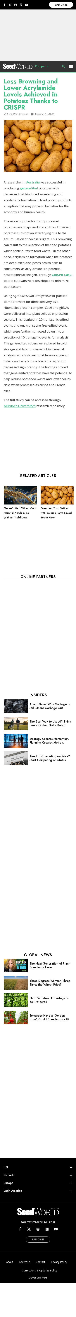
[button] (71, 66)
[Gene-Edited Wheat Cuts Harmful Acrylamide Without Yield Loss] (20, 504)
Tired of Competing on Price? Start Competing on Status (50, 758)
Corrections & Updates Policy (39, 1270)
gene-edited (29, 188)
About (9, 1262)
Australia (33, 182)
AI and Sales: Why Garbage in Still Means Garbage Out (50, 706)
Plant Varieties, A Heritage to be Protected (49, 1000)
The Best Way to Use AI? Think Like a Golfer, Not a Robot (50, 723)
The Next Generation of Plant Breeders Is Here (50, 965)
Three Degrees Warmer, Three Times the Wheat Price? (50, 983)
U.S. (6, 1167)
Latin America (13, 1191)
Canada (9, 1175)
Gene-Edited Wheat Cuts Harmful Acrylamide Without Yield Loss (20, 513)
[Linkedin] (21, 4)
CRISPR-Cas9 (61, 275)
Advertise (24, 1262)
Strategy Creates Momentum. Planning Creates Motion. (49, 741)
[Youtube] (26, 4)
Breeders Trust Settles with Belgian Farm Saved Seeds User (56, 513)
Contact (40, 1262)
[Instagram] (15, 4)
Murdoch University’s (20, 406)
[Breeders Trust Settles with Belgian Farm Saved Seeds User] (57, 504)
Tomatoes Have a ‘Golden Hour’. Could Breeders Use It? (50, 1017)
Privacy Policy (59, 1262)
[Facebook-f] (4, 4)
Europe (39, 66)
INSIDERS (38, 695)
